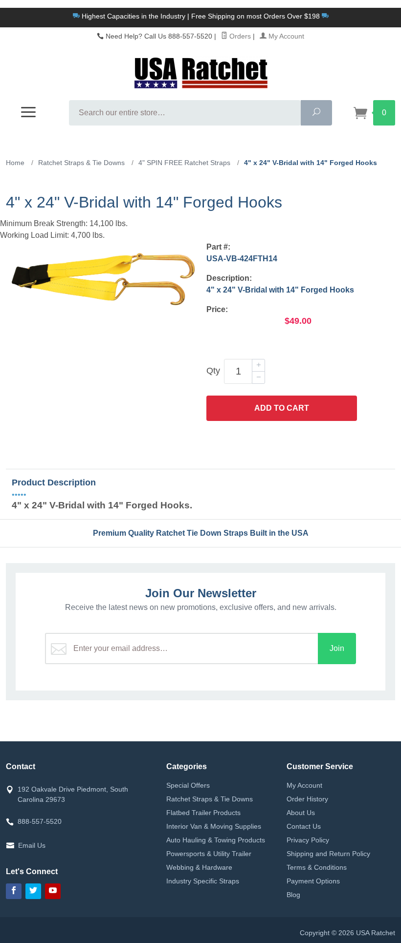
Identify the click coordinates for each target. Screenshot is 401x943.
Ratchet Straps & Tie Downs (209, 799)
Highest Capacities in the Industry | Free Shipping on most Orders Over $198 (201, 16)
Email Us (31, 845)
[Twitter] (33, 891)
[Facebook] (14, 891)
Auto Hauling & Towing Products (215, 840)
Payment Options (313, 881)
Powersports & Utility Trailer (208, 854)
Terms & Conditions (317, 867)
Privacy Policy (308, 840)
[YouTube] (53, 891)
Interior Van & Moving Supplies (213, 826)
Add (281, 408)
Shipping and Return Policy (328, 854)
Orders (239, 36)
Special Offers (188, 785)
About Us (301, 813)
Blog (293, 895)
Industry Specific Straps (202, 881)
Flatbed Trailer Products (203, 813)
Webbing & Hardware (199, 867)
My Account (285, 36)
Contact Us (304, 826)
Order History (307, 799)
